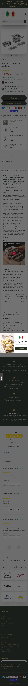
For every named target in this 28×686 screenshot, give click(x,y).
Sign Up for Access (21, 348)
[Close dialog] (27, 333)
